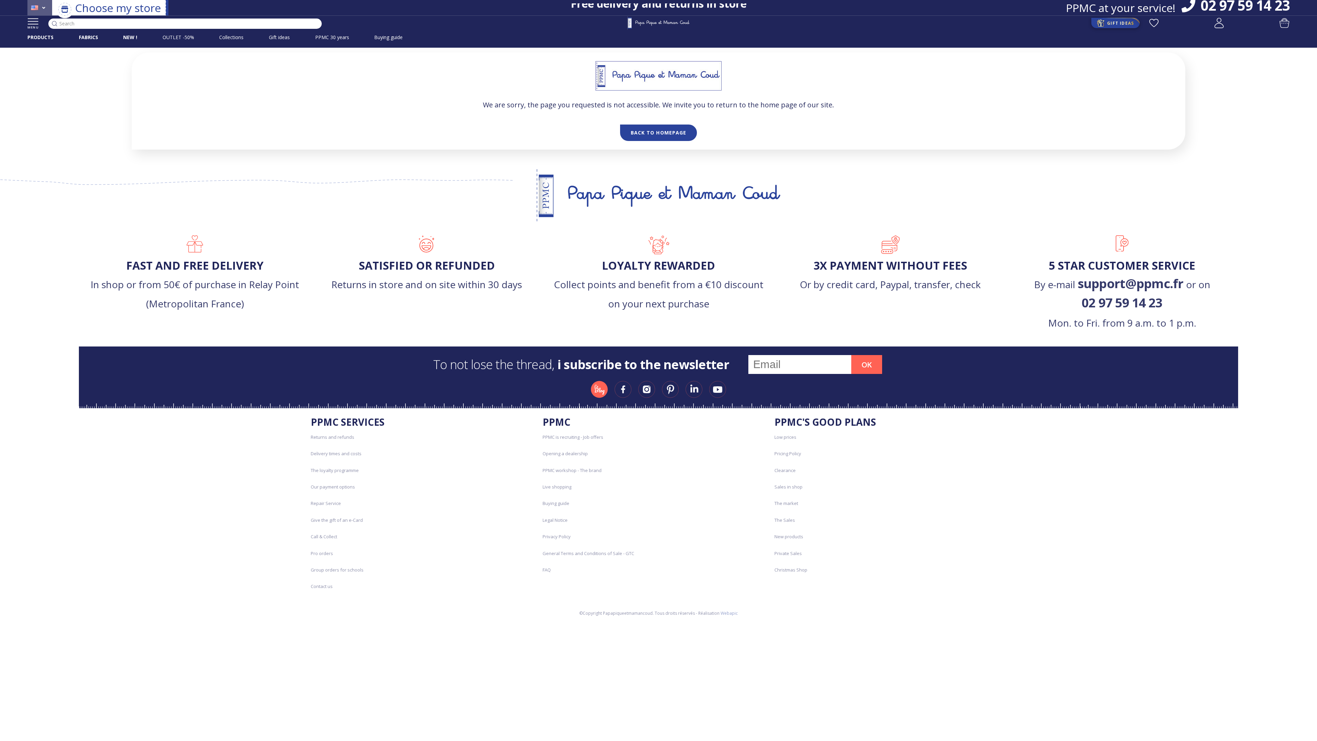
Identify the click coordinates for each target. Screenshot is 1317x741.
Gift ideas (279, 37)
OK (867, 365)
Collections (231, 37)
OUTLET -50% (178, 37)
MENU (33, 27)
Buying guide (388, 37)
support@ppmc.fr (1131, 283)
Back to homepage (659, 132)
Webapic (729, 613)
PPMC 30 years (332, 37)
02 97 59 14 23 (1122, 302)
